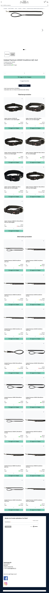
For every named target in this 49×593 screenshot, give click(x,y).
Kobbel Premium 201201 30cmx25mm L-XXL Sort (13, 364)
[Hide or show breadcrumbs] (44, 8)
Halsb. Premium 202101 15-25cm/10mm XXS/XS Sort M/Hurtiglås (13, 153)
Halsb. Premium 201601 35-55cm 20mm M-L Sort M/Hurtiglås (35, 153)
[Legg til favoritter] (22, 99)
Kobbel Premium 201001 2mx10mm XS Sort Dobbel (13, 329)
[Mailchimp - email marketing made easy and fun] (34, 526)
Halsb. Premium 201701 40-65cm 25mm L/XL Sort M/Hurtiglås (33, 119)
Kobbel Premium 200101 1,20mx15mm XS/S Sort (13, 501)
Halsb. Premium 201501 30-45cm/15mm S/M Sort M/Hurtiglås (13, 222)
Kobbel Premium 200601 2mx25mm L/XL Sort (12, 295)
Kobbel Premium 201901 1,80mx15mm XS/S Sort (34, 398)
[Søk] (47, 5)
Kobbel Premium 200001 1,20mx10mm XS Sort (13, 432)
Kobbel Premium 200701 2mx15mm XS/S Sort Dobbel (34, 501)
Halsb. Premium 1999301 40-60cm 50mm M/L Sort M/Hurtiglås (12, 187)
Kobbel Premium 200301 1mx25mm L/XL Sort (12, 261)
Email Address (8, 521)
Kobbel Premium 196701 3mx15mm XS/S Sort (34, 432)
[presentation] (42, 30)
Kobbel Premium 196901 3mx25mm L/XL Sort (34, 466)
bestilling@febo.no (11, 568)
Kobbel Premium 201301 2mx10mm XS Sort (34, 295)
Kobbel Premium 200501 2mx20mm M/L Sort (34, 261)
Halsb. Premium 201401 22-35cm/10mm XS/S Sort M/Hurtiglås (35, 187)
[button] (23, 49)
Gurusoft (24, 590)
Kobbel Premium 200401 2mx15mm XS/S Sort (34, 329)
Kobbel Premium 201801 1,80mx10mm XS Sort (13, 398)
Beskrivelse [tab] (24, 85)
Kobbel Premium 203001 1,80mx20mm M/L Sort (35, 364)
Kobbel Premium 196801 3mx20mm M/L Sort (12, 466)
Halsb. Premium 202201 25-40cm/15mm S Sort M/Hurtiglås (11, 119)
